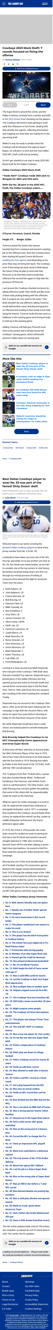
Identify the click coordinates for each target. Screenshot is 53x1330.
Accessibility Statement (36, 1304)
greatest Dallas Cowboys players (18, 547)
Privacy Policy (31, 1295)
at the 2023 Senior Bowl (14, 119)
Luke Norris (10, 498)
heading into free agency (14, 260)
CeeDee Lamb (43, 448)
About (5, 1281)
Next (43, 105)
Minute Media (14, 1315)
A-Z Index (6, 1308)
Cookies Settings (33, 1308)
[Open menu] (3, 3)
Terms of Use (8, 1299)
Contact (6, 1286)
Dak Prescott (20, 448)
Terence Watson (12, 60)
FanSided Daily (32, 1290)
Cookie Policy (31, 1299)
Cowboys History (16, 1262)
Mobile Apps (8, 1290)
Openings (29, 1281)
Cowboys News (8, 448)
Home (4, 459)
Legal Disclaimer (10, 1304)
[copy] (17, 64)
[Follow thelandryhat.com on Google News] (47, 347)
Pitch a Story (8, 1295)
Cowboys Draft (31, 448)
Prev (10, 105)
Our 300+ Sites (32, 1286)
